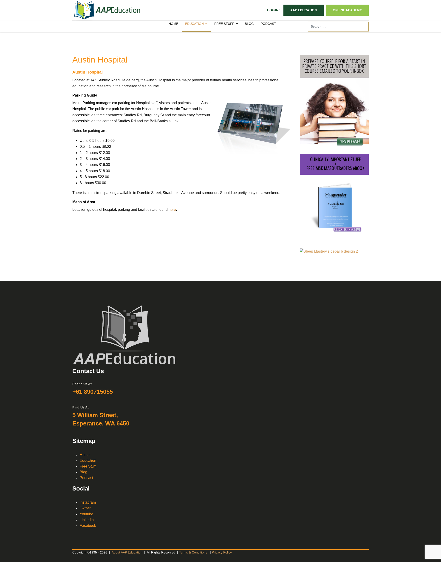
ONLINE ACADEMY (347, 10)
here (172, 209)
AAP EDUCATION (303, 10)
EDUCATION (194, 24)
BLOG (249, 24)
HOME (173, 24)
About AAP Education (127, 552)
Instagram (88, 502)
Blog (83, 472)
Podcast (86, 478)
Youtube (86, 514)
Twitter (85, 508)
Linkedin (87, 520)
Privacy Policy (222, 552)
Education (88, 460)
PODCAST (268, 24)
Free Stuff (88, 466)
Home (85, 455)
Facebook (88, 526)
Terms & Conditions (193, 552)
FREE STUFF (224, 24)
